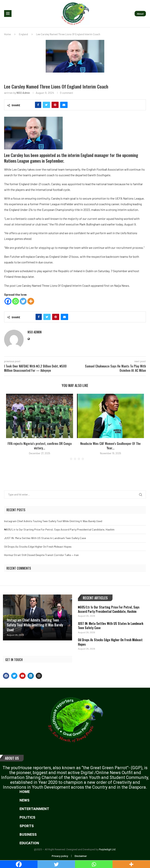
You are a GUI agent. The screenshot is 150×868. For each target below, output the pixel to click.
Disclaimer (81, 855)
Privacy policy (60, 855)
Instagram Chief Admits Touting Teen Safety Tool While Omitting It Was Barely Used (53, 521)
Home (7, 34)
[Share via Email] (64, 105)
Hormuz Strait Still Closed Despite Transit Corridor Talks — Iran (41, 555)
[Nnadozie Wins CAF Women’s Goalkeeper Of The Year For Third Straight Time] (110, 416)
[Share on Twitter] (46, 105)
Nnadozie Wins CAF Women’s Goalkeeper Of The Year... (110, 445)
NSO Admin (23, 92)
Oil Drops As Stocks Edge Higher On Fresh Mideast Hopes (37, 546)
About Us (12, 758)
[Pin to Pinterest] (55, 105)
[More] (30, 301)
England (23, 34)
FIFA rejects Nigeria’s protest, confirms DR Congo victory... (40, 445)
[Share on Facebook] (38, 105)
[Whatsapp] (15, 301)
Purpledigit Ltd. (107, 849)
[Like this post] (29, 105)
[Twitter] (23, 301)
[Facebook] (7, 301)
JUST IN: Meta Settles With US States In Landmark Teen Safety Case (45, 538)
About (140, 13)
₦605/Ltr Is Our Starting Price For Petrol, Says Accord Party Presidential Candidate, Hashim (59, 529)
